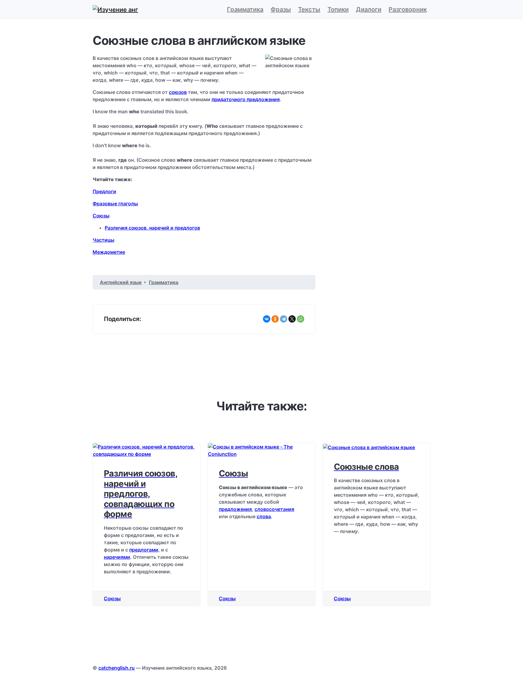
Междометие (109, 252)
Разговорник (408, 9)
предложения (235, 509)
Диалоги (368, 9)
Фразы (281, 9)
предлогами (143, 550)
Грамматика (245, 9)
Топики (338, 9)
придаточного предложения (246, 99)
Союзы (101, 216)
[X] (292, 319)
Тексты (309, 9)
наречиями (117, 557)
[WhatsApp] (300, 319)
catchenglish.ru (116, 668)
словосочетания (274, 509)
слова (264, 516)
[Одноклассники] (275, 319)
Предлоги (104, 191)
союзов (178, 92)
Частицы (103, 240)
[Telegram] (283, 319)
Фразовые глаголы (115, 203)
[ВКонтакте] (266, 319)
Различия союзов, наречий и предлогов (152, 228)
